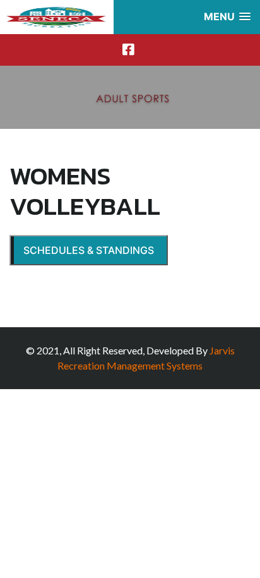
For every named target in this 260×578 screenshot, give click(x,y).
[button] (227, 16)
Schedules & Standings (88, 250)
